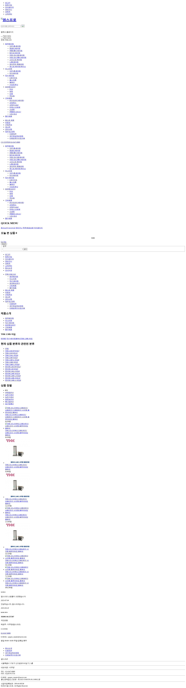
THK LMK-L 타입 (12, 364)
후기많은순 (9, 402)
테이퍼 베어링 (14, 53)
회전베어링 (9, 44)
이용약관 (12, 134)
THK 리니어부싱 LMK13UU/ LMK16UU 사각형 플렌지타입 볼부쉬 (16, 467)
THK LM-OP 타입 (12, 351)
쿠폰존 (7, 12)
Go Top (3, 242)
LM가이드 (13, 78)
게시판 (7, 127)
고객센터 (8, 14)
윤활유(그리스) (15, 112)
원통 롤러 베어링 (15, 51)
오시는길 (11, 228)
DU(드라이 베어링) (16, 100)
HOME (3, 339)
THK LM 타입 (11, 353)
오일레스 (12, 103)
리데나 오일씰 (14, 107)
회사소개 (4, 228)
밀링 (11, 91)
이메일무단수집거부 (17, 138)
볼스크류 (12, 80)
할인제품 (8, 116)
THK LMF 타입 (11, 358)
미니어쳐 (8, 69)
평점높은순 (9, 399)
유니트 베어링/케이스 (17, 66)
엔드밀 (12, 96)
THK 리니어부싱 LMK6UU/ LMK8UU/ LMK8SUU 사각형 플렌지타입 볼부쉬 (17, 417)
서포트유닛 (13, 85)
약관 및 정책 (10, 131)
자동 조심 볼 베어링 (17, 55)
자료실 (7, 122)
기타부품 (8, 98)
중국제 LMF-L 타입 (13, 376)
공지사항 (8, 129)
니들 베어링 (14, 62)
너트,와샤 (13, 114)
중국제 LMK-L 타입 (13, 380)
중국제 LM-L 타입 (12, 371)
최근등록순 (9, 404)
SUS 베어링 (13, 73)
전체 (7, 349)
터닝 (11, 89)
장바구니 (8, 9)
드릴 (11, 94)
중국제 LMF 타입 (12, 373)
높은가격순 (9, 397)
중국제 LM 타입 (11, 369)
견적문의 (8, 125)
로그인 (7, 3)
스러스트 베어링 (15, 60)
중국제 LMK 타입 (12, 378)
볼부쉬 (12, 82)
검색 (25, 249)
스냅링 (12, 109)
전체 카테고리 (10, 274)
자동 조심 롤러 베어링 (17, 57)
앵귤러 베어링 (14, 48)
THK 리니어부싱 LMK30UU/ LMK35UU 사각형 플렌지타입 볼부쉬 (16, 517)
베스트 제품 (9, 120)
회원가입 (8, 5)
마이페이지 (9, 7)
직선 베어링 (9, 75)
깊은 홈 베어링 (15, 46)
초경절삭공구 (10, 87)
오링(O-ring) (14, 105)
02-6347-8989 (10, 142)
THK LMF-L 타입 (12, 360)
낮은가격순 (9, 395)
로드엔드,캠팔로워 (16, 64)
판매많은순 (9, 392)
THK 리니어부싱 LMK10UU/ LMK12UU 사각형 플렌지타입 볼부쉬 (16, 433)
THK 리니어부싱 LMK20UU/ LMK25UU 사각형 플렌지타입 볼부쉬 (16, 501)
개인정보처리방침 (16, 136)
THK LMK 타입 (27, 339)
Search (4, 244)
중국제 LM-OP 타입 (13, 367)
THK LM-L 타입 (11, 355)
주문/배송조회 (28, 228)
